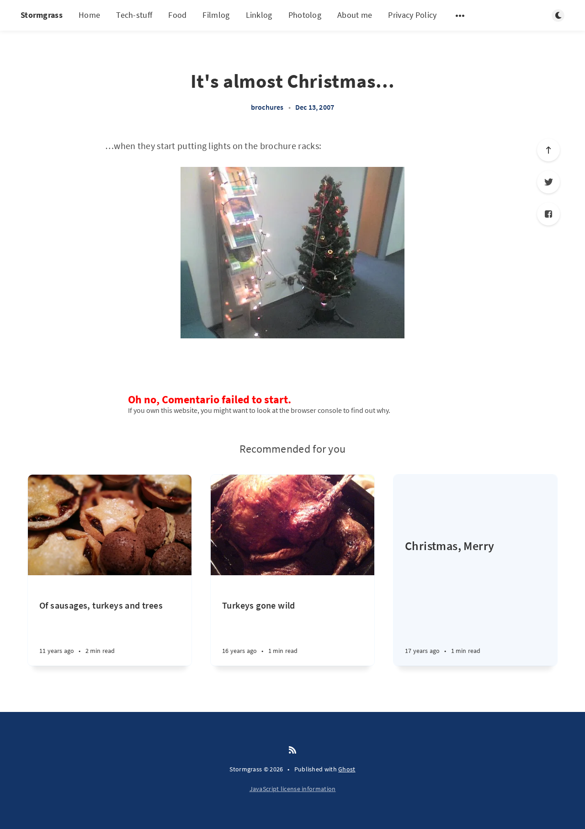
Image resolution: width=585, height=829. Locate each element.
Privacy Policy (412, 15)
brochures (267, 107)
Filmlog (215, 15)
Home (89, 15)
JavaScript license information (293, 789)
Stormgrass (42, 15)
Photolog (304, 15)
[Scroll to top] (548, 150)
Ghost (347, 769)
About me (354, 15)
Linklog (259, 15)
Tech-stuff (134, 15)
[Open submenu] (460, 15)
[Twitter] (548, 182)
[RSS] (292, 750)
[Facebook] (548, 214)
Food (177, 15)
